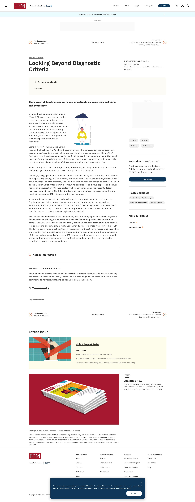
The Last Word (36, 57)
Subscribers (105, 467)
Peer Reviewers (106, 463)
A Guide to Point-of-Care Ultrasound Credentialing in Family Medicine (103, 358)
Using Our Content (131, 467)
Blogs (137, 6)
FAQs (149, 467)
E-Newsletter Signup (132, 463)
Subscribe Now (133, 380)
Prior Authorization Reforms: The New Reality (94, 354)
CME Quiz (149, 6)
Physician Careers (131, 476)
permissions (80, 442)
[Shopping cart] (177, 5)
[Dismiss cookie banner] (141, 482)
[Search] (188, 5)
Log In (31, 300)
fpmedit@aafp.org (52, 280)
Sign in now (111, 14)
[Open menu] (6, 5)
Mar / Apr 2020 (98, 42)
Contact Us (152, 463)
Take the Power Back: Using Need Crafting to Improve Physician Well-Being (105, 363)
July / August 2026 (87, 344)
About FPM (152, 458)
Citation (132, 223)
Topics (126, 6)
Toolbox (79, 467)
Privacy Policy (125, 488)
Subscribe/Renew (131, 458)
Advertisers (104, 472)
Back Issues (128, 472)
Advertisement (97, 20)
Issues (115, 6)
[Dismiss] (164, 14)
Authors (103, 458)
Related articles (135, 227)
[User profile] (182, 5)
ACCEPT (134, 493)
